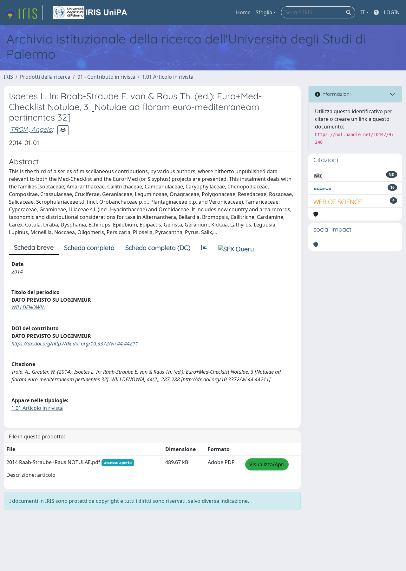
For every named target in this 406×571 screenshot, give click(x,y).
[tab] (204, 247)
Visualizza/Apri (267, 464)
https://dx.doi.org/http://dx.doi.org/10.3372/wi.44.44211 (74, 343)
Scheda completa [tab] (89, 248)
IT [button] (362, 12)
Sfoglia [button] (264, 12)
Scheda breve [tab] (34, 247)
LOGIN (392, 12)
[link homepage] (23, 12)
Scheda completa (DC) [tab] (157, 248)
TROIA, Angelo (31, 129)
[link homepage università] (90, 12)
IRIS (8, 76)
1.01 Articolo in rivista (167, 76)
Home (243, 12)
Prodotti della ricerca (45, 76)
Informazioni (335, 94)
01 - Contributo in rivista (106, 76)
